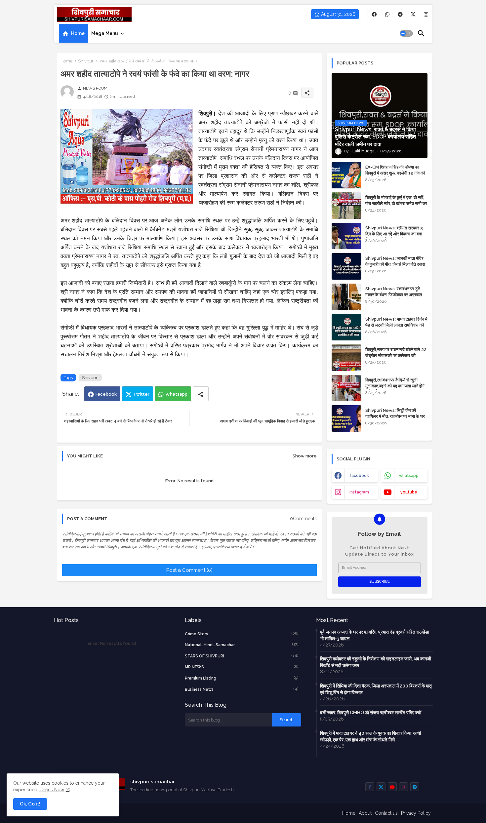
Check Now (51, 789)
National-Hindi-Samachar (242, 644)
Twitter (141, 394)
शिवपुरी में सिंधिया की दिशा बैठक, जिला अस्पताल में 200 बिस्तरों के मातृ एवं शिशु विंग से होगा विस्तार (376, 689)
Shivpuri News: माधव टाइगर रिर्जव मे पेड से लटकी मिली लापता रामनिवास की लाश (396, 325)
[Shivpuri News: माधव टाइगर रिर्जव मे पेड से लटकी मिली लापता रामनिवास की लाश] (346, 327)
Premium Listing (242, 678)
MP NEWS (242, 666)
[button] (406, 33)
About (365, 813)
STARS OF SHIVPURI (242, 655)
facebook (359, 475)
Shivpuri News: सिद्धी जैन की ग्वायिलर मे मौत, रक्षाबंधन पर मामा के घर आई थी (395, 416)
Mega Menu (104, 33)
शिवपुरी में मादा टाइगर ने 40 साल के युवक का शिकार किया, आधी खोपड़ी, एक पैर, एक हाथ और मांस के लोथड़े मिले (370, 736)
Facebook (106, 394)
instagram (359, 492)
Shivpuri (86, 61)
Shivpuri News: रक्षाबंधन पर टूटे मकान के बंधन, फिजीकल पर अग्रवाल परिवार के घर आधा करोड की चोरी (393, 294)
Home (78, 33)
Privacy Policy (416, 813)
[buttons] (374, 14)
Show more (305, 455)
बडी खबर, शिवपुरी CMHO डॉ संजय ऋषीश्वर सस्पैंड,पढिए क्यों (370, 712)
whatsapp (409, 475)
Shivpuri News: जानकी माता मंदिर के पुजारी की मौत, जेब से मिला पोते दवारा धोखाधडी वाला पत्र (395, 264)
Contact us (386, 813)
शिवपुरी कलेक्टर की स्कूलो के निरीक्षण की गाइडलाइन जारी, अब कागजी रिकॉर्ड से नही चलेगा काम (375, 662)
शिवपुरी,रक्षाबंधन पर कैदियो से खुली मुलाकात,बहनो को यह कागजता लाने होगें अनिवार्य (395, 385)
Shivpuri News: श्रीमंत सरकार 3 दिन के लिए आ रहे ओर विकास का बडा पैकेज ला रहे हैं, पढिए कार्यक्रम (394, 233)
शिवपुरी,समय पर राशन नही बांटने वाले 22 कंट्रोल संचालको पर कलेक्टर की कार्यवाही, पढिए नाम (395, 355)
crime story (242, 633)
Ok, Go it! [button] (30, 803)
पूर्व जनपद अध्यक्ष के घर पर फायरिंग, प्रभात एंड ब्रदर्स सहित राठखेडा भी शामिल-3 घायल (374, 635)
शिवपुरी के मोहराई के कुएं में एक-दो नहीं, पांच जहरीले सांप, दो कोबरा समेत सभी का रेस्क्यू (396, 203)
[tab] (73, 33)
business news (242, 689)
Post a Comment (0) (189, 570)
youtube (408, 492)
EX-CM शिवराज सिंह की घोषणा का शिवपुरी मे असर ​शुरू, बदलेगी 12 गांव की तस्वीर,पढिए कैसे (395, 173)
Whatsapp (176, 394)
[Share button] (201, 393)
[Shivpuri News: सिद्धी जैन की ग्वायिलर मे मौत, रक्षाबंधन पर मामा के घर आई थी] (346, 418)
